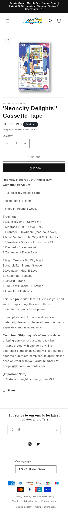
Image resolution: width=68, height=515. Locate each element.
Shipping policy (24, 507)
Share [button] (11, 390)
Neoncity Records (31, 496)
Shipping (7, 130)
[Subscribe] (56, 429)
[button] (7, 21)
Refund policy (30, 501)
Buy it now (34, 168)
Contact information (45, 507)
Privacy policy (48, 501)
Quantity (8, 135)
